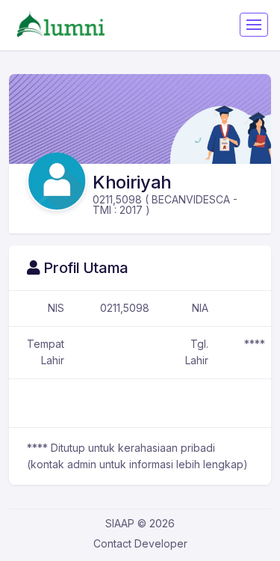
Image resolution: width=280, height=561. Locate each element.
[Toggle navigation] (254, 25)
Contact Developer (140, 543)
